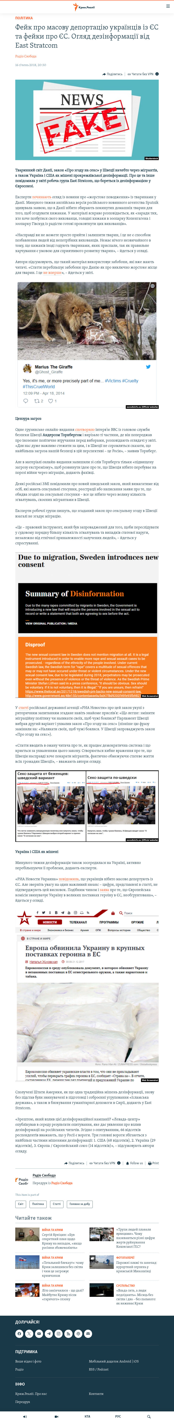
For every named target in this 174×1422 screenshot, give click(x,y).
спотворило (85, 430)
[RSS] (68, 1334)
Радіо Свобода (25, 56)
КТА (87, 1416)
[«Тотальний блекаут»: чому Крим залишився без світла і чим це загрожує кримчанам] (27, 1262)
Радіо (19, 1369)
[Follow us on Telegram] (49, 1334)
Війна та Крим (52, 1230)
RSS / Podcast (98, 1369)
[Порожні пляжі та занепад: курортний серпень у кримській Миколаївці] (102, 1262)
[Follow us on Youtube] (39, 1334)
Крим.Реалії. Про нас (31, 1394)
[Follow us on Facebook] (19, 1334)
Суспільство (125, 1286)
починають (42, 197)
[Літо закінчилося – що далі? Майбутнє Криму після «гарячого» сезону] (27, 1290)
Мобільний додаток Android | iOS (114, 1361)
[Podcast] (78, 1334)
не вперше (52, 273)
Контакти (96, 1394)
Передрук (22, 1402)
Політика (24, 18)
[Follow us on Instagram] (59, 1334)
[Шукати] (149, 1416)
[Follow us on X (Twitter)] (29, 1334)
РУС (118, 1416)
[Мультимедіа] (56, 1416)
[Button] (112, 74)
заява (104, 890)
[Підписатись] (88, 1334)
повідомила (69, 879)
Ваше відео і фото (28, 1361)
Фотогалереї (125, 1258)
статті (23, 708)
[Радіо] (25, 1416)
